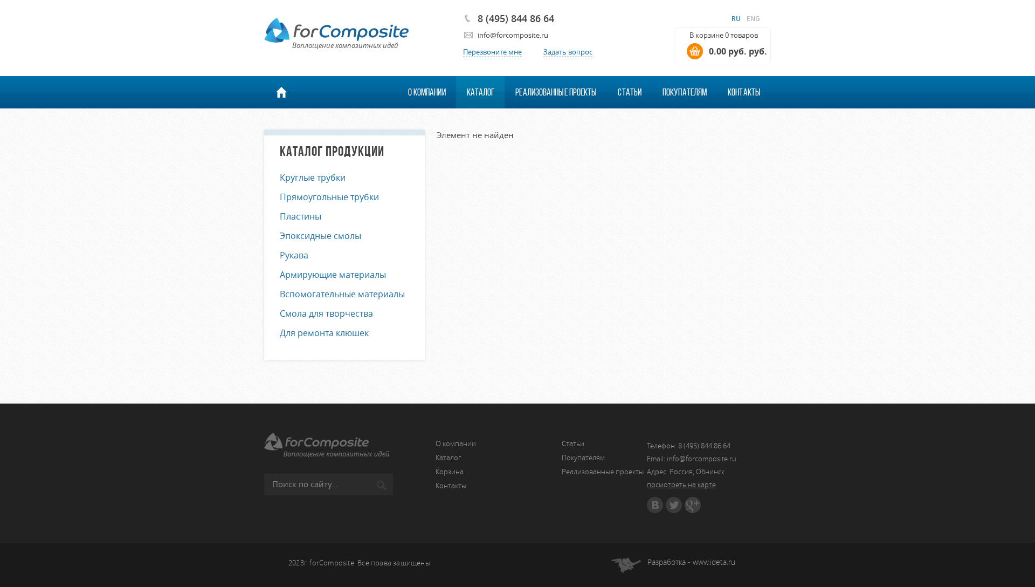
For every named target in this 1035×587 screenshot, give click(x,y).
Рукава (294, 255)
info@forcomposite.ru (513, 35)
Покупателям (685, 92)
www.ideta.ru (714, 562)
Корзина (450, 471)
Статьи (629, 92)
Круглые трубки (313, 177)
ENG (753, 18)
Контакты (744, 92)
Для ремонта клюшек (324, 333)
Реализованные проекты (556, 92)
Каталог (481, 92)
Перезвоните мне (492, 52)
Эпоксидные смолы (320, 236)
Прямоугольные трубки (329, 197)
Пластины (300, 216)
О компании (427, 92)
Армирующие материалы (333, 275)
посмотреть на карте (681, 484)
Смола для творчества (326, 313)
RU (736, 18)
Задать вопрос (567, 52)
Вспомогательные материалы (342, 294)
